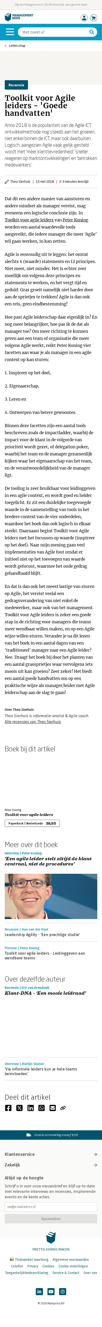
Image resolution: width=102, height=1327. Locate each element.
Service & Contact (65, 1273)
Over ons (90, 1273)
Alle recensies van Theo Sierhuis (33, 722)
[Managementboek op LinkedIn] (39, 1291)
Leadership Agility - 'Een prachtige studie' (42, 934)
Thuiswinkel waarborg (31, 1260)
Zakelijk (12, 1165)
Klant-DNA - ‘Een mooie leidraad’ (45, 993)
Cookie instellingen (73, 1266)
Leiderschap (17, 45)
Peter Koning (75, 220)
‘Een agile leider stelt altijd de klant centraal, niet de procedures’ (48, 861)
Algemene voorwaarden (71, 1260)
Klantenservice (20, 1154)
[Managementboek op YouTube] (51, 1291)
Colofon (17, 1266)
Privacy (32, 1266)
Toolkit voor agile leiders (29, 220)
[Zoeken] (92, 32)
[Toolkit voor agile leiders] (21, 779)
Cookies (48, 1266)
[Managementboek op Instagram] (62, 1291)
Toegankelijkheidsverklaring (26, 1273)
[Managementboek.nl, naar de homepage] (19, 20)
